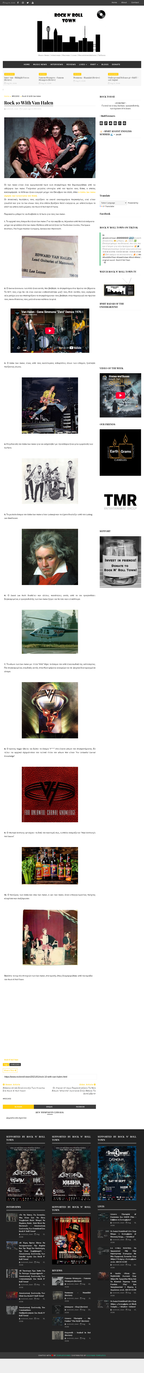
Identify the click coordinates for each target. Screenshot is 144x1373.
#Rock (131, 257)
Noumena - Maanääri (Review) (86, 77)
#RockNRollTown (109, 257)
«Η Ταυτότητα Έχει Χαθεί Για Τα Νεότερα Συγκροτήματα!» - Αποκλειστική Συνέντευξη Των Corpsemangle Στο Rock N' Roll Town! (32, 1276)
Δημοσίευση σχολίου (16, 1118)
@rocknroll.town (109, 238)
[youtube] (33, 3)
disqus (49, 1107)
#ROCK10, (38, 109)
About (124, 2)
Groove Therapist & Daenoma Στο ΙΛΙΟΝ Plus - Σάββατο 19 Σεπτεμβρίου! (123, 1217)
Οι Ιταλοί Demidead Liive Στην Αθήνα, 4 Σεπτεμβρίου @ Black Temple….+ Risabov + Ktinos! (123, 1304)
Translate (109, 206)
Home (114, 2)
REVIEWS (71, 64)
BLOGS (105, 64)
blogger (18, 1107)
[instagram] (23, 3)
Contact (135, 2)
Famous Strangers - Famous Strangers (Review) (51, 78)
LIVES (82, 64)
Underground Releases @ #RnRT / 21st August (123, 78)
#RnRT (141, 254)
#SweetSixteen (123, 257)
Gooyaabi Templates (96, 1355)
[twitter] (28, 3)
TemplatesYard (64, 1355)
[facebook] (18, 3)
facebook (80, 1107)
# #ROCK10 (15, 1064)
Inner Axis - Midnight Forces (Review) (16, 78)
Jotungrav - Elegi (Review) (76, 1307)
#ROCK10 (15, 96)
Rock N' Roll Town (11, 1060)
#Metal (137, 257)
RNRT (93, 64)
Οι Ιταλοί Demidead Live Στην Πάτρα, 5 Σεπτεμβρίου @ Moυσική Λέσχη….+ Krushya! (123, 1234)
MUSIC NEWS (40, 64)
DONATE (116, 64)
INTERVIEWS (56, 64)
